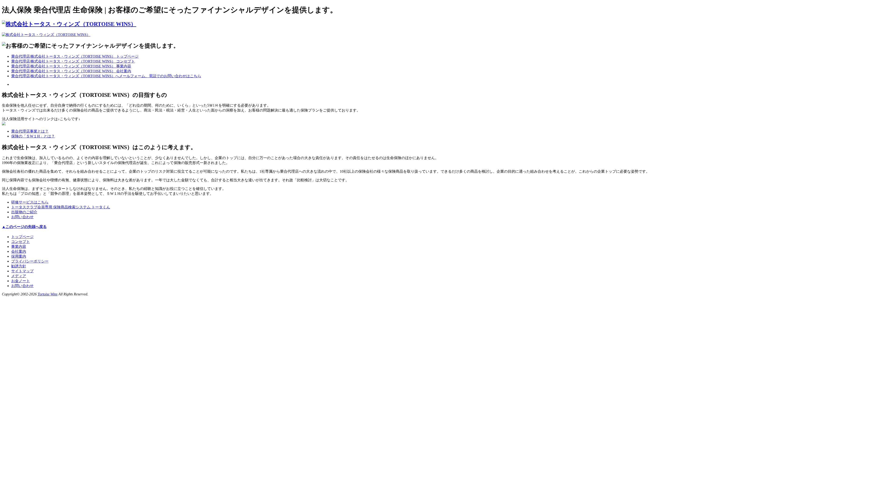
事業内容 (18, 246)
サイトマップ (22, 271)
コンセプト (20, 242)
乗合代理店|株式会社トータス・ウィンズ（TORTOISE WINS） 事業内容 (71, 66)
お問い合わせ (22, 217)
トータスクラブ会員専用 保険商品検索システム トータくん (60, 207)
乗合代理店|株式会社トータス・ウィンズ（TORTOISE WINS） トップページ (75, 56)
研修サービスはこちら (30, 202)
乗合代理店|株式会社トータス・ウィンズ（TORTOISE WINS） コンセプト (73, 61)
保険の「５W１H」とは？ (33, 136)
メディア (18, 276)
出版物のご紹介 (24, 212)
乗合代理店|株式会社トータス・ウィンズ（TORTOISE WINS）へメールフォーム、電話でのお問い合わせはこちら (106, 76)
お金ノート (20, 281)
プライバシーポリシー (30, 261)
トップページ (22, 237)
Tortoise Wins (47, 294)
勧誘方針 (18, 266)
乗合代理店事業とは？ (30, 131)
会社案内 (18, 251)
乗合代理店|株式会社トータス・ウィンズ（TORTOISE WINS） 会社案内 (71, 71)
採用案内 (18, 256)
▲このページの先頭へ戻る (24, 227)
